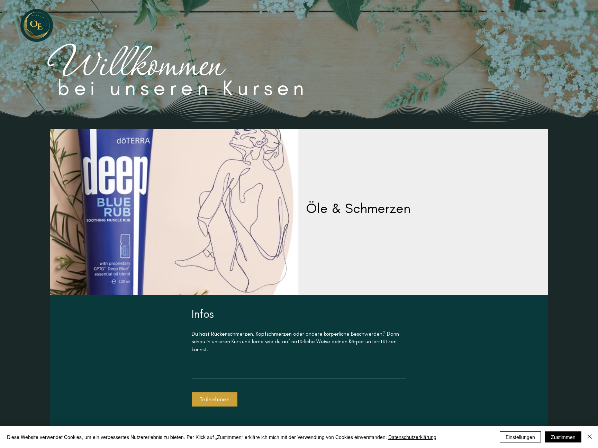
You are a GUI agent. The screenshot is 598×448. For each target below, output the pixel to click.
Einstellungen (520, 436)
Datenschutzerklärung (412, 436)
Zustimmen (563, 436)
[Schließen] (590, 436)
